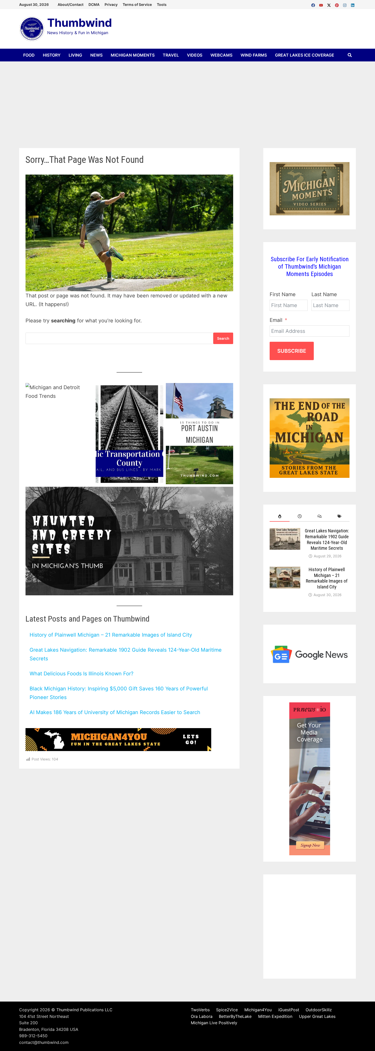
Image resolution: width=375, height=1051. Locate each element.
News (96, 55)
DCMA (94, 4)
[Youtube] (322, 4)
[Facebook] (314, 4)
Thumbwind (79, 23)
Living (75, 55)
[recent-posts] (299, 516)
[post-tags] (339, 516)
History (51, 55)
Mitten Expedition (275, 1016)
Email (276, 320)
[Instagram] (345, 4)
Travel (171, 55)
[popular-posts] (280, 516)
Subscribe (291, 351)
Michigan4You (258, 1009)
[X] (330, 4)
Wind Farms (254, 55)
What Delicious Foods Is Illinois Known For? (81, 674)
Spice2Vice (227, 1009)
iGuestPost (288, 1009)
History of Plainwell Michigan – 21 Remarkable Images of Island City (111, 635)
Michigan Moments (133, 55)
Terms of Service (137, 4)
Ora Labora (201, 1016)
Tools (162, 4)
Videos (194, 55)
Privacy (111, 4)
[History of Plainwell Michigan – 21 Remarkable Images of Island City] (285, 571)
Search (223, 338)
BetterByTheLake (235, 1016)
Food (29, 55)
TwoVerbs (200, 1009)
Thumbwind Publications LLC (84, 1009)
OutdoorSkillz (319, 1009)
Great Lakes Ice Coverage (304, 55)
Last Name (324, 294)
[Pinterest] (338, 4)
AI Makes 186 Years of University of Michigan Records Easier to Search (115, 712)
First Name (283, 294)
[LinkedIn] (352, 4)
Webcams (221, 55)
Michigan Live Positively (214, 1022)
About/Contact (70, 4)
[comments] (320, 516)
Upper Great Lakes (317, 1016)
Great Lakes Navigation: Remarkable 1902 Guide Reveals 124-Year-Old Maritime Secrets (327, 539)
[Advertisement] (187, 99)
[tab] (280, 516)
